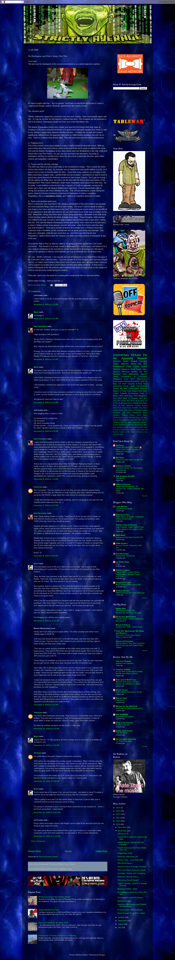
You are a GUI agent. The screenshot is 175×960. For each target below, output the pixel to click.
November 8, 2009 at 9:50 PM (46, 556)
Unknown (38, 487)
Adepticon (125, 369)
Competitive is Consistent (134, 376)
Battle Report (130, 361)
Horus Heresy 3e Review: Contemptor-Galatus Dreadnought (130, 518)
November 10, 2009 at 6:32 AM (46, 729)
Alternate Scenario (123, 427)
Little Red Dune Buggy (124, 509)
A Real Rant (141, 384)
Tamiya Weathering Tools (48, 910)
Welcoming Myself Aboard (127, 880)
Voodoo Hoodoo (123, 591)
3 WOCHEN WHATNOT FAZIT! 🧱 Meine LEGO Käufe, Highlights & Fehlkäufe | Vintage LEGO (129, 449)
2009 (118, 824)
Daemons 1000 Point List (127, 857)
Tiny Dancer (120, 478)
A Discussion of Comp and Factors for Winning (57, 936)
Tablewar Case (118, 422)
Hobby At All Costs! (124, 731)
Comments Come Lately (124, 386)
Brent (36, 312)
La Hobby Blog (122, 562)
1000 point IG (122, 834)
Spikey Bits (121, 609)
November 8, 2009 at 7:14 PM (46, 479)
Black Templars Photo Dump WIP (128, 585)
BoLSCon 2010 (120, 374)
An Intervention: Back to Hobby (130, 910)
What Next (120, 434)
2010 (118, 821)
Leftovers (123, 429)
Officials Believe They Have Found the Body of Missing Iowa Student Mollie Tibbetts (130, 645)
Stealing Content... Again (127, 889)
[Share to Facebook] (63, 285)
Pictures (136, 355)
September (122, 921)
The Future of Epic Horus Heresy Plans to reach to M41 (128, 636)
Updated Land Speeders (125, 663)
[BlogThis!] (58, 285)
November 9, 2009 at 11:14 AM (46, 621)
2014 (118, 808)
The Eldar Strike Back (124, 741)
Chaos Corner (122, 690)
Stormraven (143, 403)
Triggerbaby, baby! (125, 853)
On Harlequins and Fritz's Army (130, 898)
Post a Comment (38, 841)
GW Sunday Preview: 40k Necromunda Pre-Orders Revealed (128, 612)
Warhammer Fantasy (126, 425)
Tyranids (131, 384)
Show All (144, 496)
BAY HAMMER (122, 715)
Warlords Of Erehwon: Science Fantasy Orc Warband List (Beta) (128, 683)
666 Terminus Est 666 (125, 476)
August (121, 924)
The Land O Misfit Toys (126, 680)
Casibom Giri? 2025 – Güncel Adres (129, 627)
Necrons (116, 372)
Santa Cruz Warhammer (126, 617)
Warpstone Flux (123, 515)
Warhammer (134, 374)
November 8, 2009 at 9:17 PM (46, 505)
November (122, 831)
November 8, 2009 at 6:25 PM (46, 431)
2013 (118, 811)
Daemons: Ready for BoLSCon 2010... (54, 923)
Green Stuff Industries (136, 427)
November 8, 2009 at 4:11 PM (46, 359)
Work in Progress (130, 398)
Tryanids (123, 393)
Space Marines (121, 364)
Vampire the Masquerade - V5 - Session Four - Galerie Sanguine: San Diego (130, 488)
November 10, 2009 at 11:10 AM (47, 836)
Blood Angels (136, 369)
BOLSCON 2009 (137, 381)
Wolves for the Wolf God (126, 706)
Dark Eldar (142, 391)
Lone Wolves (121, 507)
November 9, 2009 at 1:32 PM (46, 705)
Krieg (118, 564)
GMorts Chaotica (123, 484)
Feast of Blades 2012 (135, 408)
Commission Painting (121, 381)
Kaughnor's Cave (123, 583)
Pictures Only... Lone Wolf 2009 (130, 860)
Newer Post (34, 851)
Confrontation (133, 388)
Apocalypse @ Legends (124, 717)
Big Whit (123, 388)
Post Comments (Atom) (48, 857)
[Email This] (56, 285)
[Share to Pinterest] (66, 285)
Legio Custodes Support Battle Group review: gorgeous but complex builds (129, 528)
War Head (120, 458)
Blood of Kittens (123, 625)
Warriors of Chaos (119, 408)
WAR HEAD (120, 535)
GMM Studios (122, 543)
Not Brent (126, 413)
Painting (143, 361)
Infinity (145, 410)
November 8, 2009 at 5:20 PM (46, 402)
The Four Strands (123, 661)
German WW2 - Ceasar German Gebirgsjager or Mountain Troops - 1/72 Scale (128, 574)
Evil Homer (121, 401)
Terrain (116, 388)
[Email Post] (51, 285)
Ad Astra (37, 753)
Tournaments (141, 386)
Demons (117, 361)
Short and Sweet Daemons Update (131, 870)
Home (68, 851)
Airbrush (143, 388)
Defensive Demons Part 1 (127, 877)
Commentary (121, 355)
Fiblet (145, 408)
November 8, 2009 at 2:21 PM (46, 319)
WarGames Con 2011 (120, 417)
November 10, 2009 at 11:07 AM (47, 812)
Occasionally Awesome (126, 739)
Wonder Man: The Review (125, 556)
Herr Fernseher (40, 326)
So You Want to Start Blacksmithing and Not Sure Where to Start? (129, 673)
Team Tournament (134, 422)
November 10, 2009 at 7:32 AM (46, 745)
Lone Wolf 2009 (135, 420)
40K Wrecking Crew (136, 417)
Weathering (139, 425)
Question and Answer (137, 429)
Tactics (116, 393)
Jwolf (30, 61)
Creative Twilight (123, 669)
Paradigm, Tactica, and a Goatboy (131, 873)
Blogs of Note (119, 405)
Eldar (128, 366)
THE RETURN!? (122, 733)
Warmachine (142, 379)
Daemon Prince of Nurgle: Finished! (131, 867)
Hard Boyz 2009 (131, 396)
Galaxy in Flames (123, 466)
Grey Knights (132, 391)
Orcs (128, 429)
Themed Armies (128, 415)
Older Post (101, 851)
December (122, 827)
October (121, 917)
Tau (126, 422)
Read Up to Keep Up (139, 401)
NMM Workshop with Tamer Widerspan (130, 593)
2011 (118, 818)
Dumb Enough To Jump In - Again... (131, 913)
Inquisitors (116, 413)
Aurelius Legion (123, 570)
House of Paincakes (135, 410)
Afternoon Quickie (129, 372)
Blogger (102, 955)
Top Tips (143, 372)
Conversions (133, 393)
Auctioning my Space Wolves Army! (129, 708)
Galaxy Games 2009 (120, 410)
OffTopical (129, 405)
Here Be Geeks (122, 554)
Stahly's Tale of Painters (126, 525)
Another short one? (123, 725)
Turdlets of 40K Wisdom (127, 432)
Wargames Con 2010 (123, 379)
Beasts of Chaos (120, 391)
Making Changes (124, 901)
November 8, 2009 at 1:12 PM (46, 304)
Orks (128, 401)
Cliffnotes (126, 420)
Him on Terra (121, 698)
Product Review (141, 405)
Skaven (144, 420)
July (120, 927)
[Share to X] (61, 285)
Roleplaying (136, 413)
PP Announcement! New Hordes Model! (54, 897)
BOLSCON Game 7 (125, 863)
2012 (118, 814)
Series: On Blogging (120, 403)
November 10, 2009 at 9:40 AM (46, 781)
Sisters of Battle (133, 403)
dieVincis (120, 445)
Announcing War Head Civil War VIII (129, 460)
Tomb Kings (142, 415)
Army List (136, 364)
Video (144, 369)
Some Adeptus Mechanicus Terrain (129, 692)
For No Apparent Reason (130, 356)
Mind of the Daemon (124, 723)
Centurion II (120, 700)
